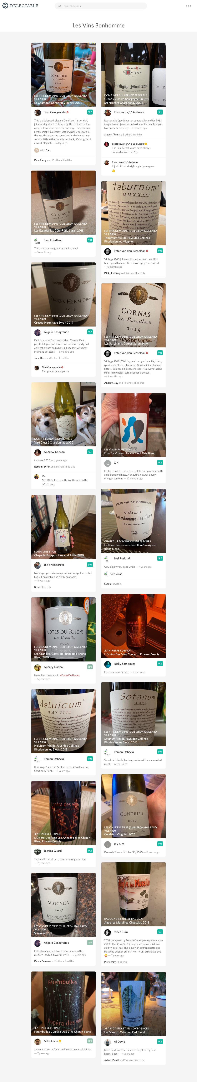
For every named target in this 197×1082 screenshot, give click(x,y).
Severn (46, 961)
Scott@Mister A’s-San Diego (128, 143)
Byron (47, 466)
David (115, 1060)
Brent (37, 587)
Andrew (108, 382)
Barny (43, 160)
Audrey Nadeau (54, 667)
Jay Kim (119, 844)
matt (113, 961)
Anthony (115, 273)
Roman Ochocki (54, 759)
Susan (119, 574)
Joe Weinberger (54, 565)
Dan (48, 150)
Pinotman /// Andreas (129, 112)
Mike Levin (51, 1041)
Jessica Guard (53, 851)
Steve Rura (121, 932)
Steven (108, 134)
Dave (43, 358)
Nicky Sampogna (124, 664)
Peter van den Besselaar (129, 251)
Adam (107, 1060)
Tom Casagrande (55, 112)
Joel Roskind (122, 558)
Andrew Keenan (54, 452)
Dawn (37, 961)
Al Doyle (119, 1041)
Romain (38, 466)
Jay (116, 382)
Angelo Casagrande (56, 332)
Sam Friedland (53, 240)
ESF (44, 475)
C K (116, 462)
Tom (36, 358)
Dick (106, 273)
